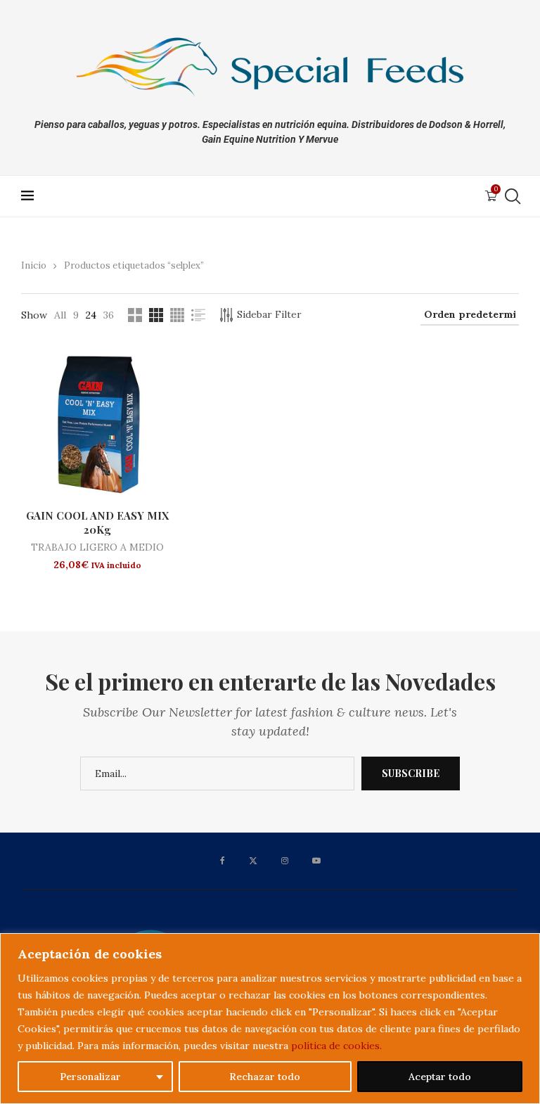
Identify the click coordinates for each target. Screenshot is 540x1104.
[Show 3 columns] (156, 315)
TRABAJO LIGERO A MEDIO (97, 547)
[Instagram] (284, 861)
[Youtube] (316, 861)
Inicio (33, 265)
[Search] (512, 196)
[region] (270, 1018)
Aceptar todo (440, 1076)
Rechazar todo (264, 1076)
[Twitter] (253, 861)
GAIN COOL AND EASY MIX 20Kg (97, 522)
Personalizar (90, 1076)
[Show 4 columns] (177, 315)
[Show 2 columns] (135, 315)
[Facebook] (222, 861)
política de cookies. (336, 1045)
